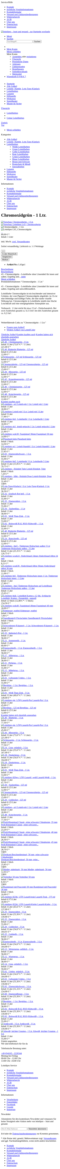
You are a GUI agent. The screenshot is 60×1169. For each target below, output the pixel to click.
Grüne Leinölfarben (21, 157)
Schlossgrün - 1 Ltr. (30, 740)
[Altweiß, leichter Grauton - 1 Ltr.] (17, 1031)
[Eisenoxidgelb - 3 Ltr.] (12, 941)
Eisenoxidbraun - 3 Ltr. (19, 994)
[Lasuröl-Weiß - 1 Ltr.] (19, 777)
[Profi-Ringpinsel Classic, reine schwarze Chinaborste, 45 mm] (29, 842)
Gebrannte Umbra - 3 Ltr (20, 979)
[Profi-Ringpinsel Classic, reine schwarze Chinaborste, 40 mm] (29, 832)
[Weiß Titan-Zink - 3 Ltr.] (5, 693)
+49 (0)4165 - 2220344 (11, 1053)
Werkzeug (11, 174)
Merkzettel (17, 74)
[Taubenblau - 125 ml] (5, 785)
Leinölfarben (12, 144)
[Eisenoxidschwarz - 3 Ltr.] (5, 986)
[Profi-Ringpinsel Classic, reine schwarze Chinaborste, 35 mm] (29, 822)
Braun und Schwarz (21, 162)
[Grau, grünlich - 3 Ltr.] (5, 747)
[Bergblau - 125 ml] (10, 708)
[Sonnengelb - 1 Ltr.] (5, 640)
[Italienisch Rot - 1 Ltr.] (5, 633)
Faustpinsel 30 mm (44, 434)
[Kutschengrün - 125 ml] (5, 394)
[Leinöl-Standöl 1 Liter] (18, 446)
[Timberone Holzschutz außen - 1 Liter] (26, 586)
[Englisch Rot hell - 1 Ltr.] (5, 494)
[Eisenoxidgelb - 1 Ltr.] (12, 648)
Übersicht (16, 59)
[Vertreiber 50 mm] (10, 877)
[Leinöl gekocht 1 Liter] (18, 426)
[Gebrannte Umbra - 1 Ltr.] (5, 678)
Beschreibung (7, 269)
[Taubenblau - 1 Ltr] (5, 508)
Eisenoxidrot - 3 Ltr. (17, 912)
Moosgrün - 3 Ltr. (16, 732)
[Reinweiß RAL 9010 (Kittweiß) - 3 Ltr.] (5, 1009)
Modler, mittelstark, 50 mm (39, 869)
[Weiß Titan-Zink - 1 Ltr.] (5, 516)
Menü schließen (14, 51)
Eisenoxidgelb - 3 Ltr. (32, 941)
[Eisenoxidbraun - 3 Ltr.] (5, 994)
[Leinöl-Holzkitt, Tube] (14, 469)
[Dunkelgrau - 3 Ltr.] (5, 755)
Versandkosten (50, 1138)
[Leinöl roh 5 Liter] (14, 411)
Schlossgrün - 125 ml (32, 357)
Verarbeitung (12, 1099)
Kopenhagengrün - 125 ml (20, 379)
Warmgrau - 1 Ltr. (16, 956)
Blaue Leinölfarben (20, 159)
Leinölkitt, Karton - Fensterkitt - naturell (18, 598)
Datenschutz (12, 24)
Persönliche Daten (20, 61)
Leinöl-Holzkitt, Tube (36, 469)
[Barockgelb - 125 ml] (5, 538)
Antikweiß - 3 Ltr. (28, 1024)
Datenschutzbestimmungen (24, 1134)
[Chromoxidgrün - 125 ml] (13, 364)
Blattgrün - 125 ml (25, 349)
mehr (23, 277)
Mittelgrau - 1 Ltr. (16, 670)
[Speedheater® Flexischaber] (14, 618)
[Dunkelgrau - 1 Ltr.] (5, 762)
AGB (9, 19)
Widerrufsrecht (13, 17)
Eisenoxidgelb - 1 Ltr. (32, 648)
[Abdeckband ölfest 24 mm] (20, 556)
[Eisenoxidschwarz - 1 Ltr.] (5, 454)
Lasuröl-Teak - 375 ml (45, 897)
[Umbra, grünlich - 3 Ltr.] (5, 971)
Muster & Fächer (14, 179)
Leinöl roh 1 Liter (40, 404)
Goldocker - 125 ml (17, 800)
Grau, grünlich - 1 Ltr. (18, 964)
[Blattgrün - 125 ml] (9, 349)
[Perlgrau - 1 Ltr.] (5, 663)
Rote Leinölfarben (20, 154)
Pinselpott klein (24, 439)
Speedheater (12, 176)
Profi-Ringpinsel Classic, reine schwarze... (19, 825)
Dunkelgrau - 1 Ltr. (17, 762)
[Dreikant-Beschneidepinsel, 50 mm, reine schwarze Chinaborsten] (30, 857)
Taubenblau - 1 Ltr (17, 508)
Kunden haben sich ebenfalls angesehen (18, 715)
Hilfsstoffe (11, 171)
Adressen (16, 64)
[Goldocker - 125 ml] (5, 800)
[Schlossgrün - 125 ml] (12, 357)
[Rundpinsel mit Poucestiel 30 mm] (17, 887)
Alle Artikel (12, 139)
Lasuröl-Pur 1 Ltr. (40, 700)
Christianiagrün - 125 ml (19, 387)
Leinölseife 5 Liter (41, 461)
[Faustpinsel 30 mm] (18, 434)
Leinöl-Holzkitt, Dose (42, 476)
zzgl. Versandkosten (21, 241)
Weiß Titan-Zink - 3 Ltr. (19, 693)
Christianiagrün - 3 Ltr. (19, 342)
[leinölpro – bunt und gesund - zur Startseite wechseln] (25, 31)
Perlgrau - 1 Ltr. (15, 663)
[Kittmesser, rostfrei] (10, 611)
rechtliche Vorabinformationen (20, 9)
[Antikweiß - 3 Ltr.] (10, 1024)
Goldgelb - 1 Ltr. (16, 934)
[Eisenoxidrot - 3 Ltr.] (5, 912)
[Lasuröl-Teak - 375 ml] (18, 897)
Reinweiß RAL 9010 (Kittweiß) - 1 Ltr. (26, 523)
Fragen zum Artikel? (16, 327)
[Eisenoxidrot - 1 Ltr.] (5, 501)
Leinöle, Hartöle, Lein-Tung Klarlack (23, 142)
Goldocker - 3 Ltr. (17, 927)
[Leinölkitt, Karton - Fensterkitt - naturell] (26, 596)
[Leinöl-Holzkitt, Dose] (16, 476)
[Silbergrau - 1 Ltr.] (5, 655)
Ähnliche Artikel (8, 334)
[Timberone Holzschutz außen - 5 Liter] (25, 546)
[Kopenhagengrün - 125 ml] (5, 379)
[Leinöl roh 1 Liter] (17, 404)
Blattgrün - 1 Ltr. (16, 718)
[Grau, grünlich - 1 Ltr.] (5, 964)
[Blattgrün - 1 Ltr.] (5, 718)
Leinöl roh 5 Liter (35, 411)
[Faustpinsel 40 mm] (18, 606)
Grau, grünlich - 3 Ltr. (18, 747)
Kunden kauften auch (25, 334)
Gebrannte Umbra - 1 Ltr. (20, 678)
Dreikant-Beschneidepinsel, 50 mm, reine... (20, 859)
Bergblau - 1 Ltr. (26, 685)
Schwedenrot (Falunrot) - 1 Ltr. (45, 625)
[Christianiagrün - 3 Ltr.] (5, 342)
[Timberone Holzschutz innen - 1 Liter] (24, 576)
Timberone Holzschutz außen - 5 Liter (18, 548)
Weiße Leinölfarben (21, 147)
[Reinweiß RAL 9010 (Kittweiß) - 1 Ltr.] (5, 523)
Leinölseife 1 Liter (41, 419)
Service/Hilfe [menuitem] (19, 14)
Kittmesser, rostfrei (28, 611)
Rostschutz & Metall (21, 164)
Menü (9, 36)
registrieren (31, 56)
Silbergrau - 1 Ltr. (16, 655)
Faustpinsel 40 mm (44, 606)
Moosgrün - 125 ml (17, 372)
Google (10, 1107)
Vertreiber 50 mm (27, 877)
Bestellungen (18, 69)
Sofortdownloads (19, 71)
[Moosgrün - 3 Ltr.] (5, 732)
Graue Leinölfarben (21, 149)
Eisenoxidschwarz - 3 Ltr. (20, 986)
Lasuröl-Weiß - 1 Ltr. (46, 777)
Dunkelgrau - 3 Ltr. (17, 755)
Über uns (11, 22)
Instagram (11, 1109)
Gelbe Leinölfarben (20, 152)
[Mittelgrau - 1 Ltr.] (5, 670)
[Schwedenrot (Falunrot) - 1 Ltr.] (16, 625)
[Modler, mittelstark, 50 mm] (14, 869)
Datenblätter (12, 1102)
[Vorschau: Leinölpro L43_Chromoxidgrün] (21, 224)
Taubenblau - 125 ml (18, 785)
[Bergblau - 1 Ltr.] (10, 685)
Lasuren (10, 169)
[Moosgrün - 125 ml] (5, 372)
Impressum (11, 27)
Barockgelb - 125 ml (18, 538)
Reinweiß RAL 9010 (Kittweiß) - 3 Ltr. (26, 1009)
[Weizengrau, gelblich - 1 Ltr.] (5, 949)
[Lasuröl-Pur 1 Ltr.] (17, 700)
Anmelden (17, 56)
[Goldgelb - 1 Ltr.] (5, 934)
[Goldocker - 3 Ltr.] (5, 927)
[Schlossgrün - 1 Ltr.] (11, 740)
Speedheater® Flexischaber (40, 618)
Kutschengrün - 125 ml (19, 394)
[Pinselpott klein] (9, 439)
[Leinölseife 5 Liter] (17, 461)
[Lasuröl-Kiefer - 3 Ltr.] (19, 904)
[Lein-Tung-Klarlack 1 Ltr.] (14, 486)
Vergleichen (7, 257)
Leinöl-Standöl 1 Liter (45, 446)
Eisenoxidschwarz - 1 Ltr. (20, 454)
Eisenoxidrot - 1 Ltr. (17, 501)
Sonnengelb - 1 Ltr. (17, 640)
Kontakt (10, 7)
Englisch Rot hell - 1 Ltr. (19, 494)
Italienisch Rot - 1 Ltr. (18, 633)
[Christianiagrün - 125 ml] (5, 387)
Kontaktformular (14, 12)
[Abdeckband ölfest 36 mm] (22, 566)
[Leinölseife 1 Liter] (17, 419)
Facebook (11, 1104)
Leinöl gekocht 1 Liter (45, 426)
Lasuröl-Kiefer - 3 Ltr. (47, 904)
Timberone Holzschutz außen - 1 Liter (18, 588)
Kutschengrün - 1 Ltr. (18, 815)
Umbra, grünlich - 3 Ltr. (19, 971)
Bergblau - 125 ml (28, 708)
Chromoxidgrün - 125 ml (37, 364)
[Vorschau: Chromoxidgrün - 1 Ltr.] (17, 222)
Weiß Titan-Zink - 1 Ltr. (19, 516)
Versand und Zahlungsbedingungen (22, 14)
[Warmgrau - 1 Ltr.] (5, 956)
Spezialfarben (18, 166)
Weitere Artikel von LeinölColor (21, 330)
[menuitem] (33, 7)
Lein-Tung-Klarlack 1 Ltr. (38, 486)
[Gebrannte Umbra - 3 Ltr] (5, 979)
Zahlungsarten (18, 66)
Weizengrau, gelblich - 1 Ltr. (21, 949)
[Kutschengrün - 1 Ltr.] (5, 815)
